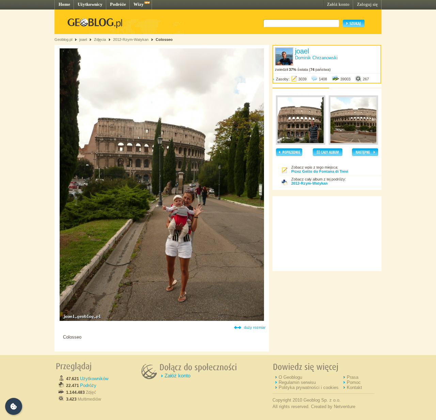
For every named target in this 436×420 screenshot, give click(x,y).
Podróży (88, 385)
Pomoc (354, 382)
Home (64, 4)
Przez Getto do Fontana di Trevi (319, 171)
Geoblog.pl (63, 39)
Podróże (118, 4)
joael (83, 39)
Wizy (139, 4)
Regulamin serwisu (297, 382)
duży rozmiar (255, 327)
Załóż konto (338, 4)
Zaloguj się (367, 4)
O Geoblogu (290, 377)
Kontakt (354, 387)
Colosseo (164, 39)
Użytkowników (94, 378)
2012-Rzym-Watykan (131, 39)
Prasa (352, 377)
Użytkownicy (90, 4)
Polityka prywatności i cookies (309, 387)
